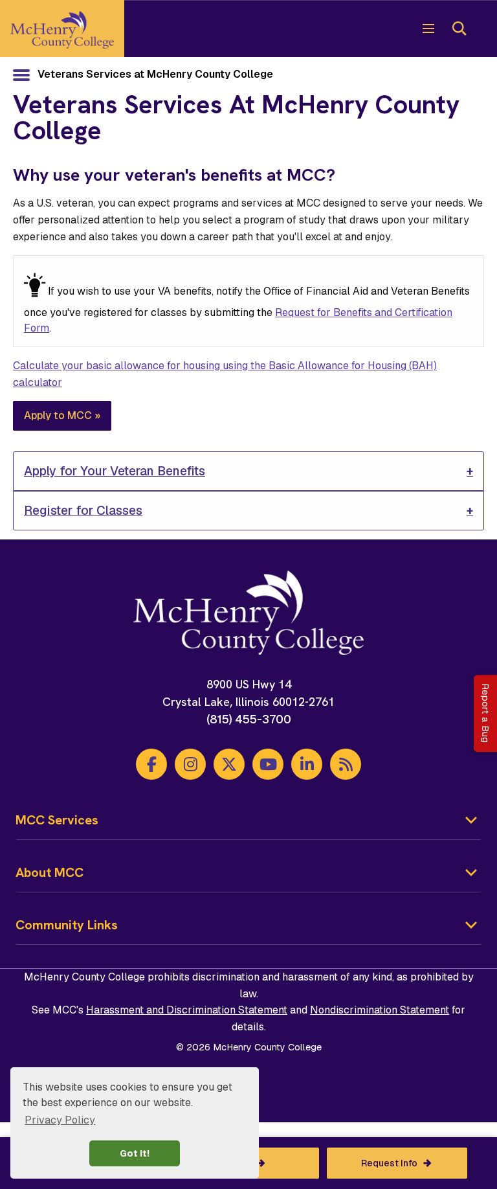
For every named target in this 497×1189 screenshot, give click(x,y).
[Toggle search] (459, 28)
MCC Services (57, 819)
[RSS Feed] (345, 764)
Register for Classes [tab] (83, 511)
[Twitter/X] (229, 764)
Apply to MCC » (62, 415)
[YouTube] (267, 764)
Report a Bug (485, 713)
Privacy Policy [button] (60, 1120)
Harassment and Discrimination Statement (186, 1010)
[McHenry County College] (62, 28)
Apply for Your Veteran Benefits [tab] (114, 471)
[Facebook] (151, 764)
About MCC (49, 872)
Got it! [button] (134, 1153)
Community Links (67, 924)
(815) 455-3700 (248, 719)
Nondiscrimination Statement (379, 1010)
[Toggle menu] (428, 28)
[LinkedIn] (306, 764)
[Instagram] (190, 764)
